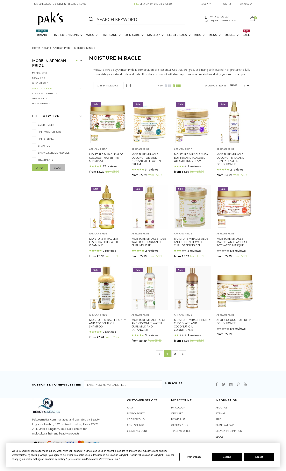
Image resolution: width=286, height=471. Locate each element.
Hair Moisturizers (49, 131)
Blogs (219, 436)
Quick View (99, 179)
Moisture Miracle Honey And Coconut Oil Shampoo (107, 323)
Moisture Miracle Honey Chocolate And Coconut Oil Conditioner (192, 324)
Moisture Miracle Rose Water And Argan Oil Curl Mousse (149, 242)
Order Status (179, 425)
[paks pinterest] (238, 384)
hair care (109, 35)
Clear (57, 167)
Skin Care (132, 35)
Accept (259, 457)
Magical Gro (39, 72)
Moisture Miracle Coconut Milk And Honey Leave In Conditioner (230, 159)
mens (213, 35)
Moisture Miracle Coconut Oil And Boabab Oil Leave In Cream (146, 159)
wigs (90, 35)
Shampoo (44, 145)
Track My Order (180, 431)
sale (218, 419)
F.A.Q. (130, 407)
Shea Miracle (39, 98)
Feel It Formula (41, 103)
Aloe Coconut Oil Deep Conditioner (234, 321)
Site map (220, 413)
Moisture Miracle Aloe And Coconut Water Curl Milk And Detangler (149, 324)
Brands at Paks (225, 425)
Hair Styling (46, 138)
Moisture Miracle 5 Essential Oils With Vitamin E (103, 242)
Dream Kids (38, 78)
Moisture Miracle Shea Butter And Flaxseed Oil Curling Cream (191, 157)
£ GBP (205, 3)
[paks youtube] (245, 384)
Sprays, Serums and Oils (54, 152)
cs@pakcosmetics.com (223, 20)
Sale (246, 33)
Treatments (45, 159)
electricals (177, 35)
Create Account (137, 431)
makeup (153, 35)
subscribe (173, 383)
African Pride (62, 48)
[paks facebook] (216, 384)
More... (230, 35)
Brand (42, 33)
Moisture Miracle (42, 88)
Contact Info (135, 425)
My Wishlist (178, 419)
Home (36, 48)
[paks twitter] (223, 384)
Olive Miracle (40, 83)
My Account (179, 407)
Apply (39, 167)
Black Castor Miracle (44, 93)
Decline (227, 457)
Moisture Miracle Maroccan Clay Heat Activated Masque (232, 242)
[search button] (91, 19)
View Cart (177, 413)
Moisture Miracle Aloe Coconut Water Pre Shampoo (106, 157)
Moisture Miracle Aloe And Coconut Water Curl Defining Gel (191, 242)
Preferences (194, 457)
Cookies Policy (136, 419)
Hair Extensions (66, 35)
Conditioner (46, 124)
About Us (221, 407)
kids (197, 35)
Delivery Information (229, 431)
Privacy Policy (136, 413)
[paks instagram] (231, 384)
